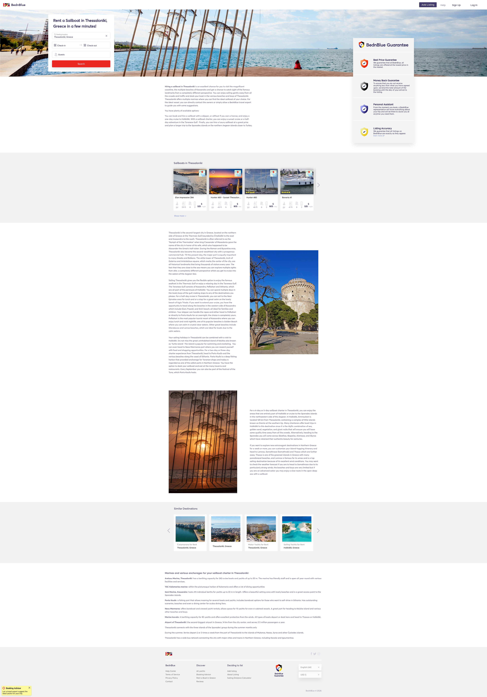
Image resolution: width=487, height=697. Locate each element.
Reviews (200, 681)
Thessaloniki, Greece (187, 546)
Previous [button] (169, 530)
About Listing (233, 674)
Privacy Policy (172, 678)
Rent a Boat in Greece (206, 678)
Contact (169, 681)
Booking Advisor (203, 674)
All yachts (200, 671)
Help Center (171, 671)
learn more (378, 136)
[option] (190, 190)
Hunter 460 (251, 197)
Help (443, 5)
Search (81, 63)
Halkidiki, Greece (294, 546)
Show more (180, 216)
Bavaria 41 (287, 197)
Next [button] (318, 185)
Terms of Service (173, 674)
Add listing (232, 671)
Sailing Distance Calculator (239, 678)
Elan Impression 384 (184, 197)
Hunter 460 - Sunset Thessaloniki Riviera (229, 197)
